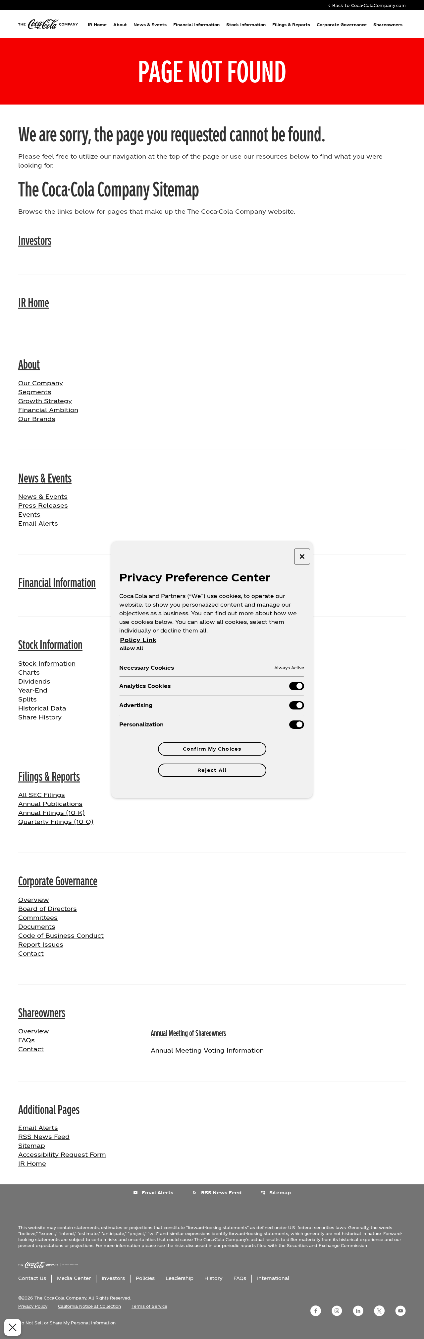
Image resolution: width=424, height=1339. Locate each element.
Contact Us (32, 1278)
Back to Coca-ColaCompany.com (366, 5)
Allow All (131, 648)
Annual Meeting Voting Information (207, 1050)
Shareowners (387, 24)
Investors (34, 239)
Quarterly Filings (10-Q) (55, 821)
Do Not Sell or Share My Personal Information (67, 1322)
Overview (54, 899)
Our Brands (36, 418)
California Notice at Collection (89, 1306)
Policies (145, 1278)
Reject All (212, 770)
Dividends (34, 681)
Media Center (74, 1278)
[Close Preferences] (12, 1327)
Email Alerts (38, 523)
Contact (31, 953)
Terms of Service (149, 1306)
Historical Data (42, 708)
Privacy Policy (32, 1306)
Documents (36, 926)
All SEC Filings (41, 794)
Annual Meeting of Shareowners (188, 1032)
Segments (34, 391)
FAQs (26, 1039)
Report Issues (40, 944)
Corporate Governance (342, 24)
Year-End (32, 690)
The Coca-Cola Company (60, 1298)
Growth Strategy (45, 400)
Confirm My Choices (212, 749)
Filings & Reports (291, 24)
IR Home (97, 24)
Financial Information (196, 24)
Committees (38, 917)
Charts (29, 672)
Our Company (40, 382)
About (120, 24)
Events (29, 514)
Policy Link (138, 639)
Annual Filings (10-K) (51, 812)
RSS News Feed (44, 1136)
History (213, 1278)
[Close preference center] (302, 556)
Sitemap (31, 1145)
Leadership (179, 1278)
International (273, 1278)
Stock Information (246, 24)
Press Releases (43, 505)
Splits (27, 699)
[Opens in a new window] (315, 1310)
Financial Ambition (48, 409)
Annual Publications (50, 803)
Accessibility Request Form (62, 1154)
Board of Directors (47, 908)
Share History (40, 716)
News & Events (150, 24)
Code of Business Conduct (61, 935)
